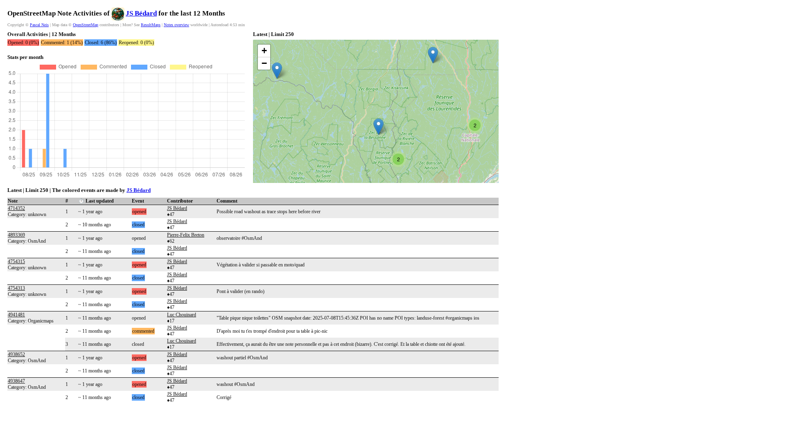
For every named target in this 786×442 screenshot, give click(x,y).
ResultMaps (150, 25)
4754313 (16, 288)
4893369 (16, 235)
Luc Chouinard (181, 315)
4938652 (16, 354)
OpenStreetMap (85, 25)
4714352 (16, 208)
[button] (277, 70)
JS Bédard (141, 13)
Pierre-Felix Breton (185, 235)
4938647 (16, 381)
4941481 (16, 315)
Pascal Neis (39, 25)
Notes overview (176, 25)
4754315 (16, 261)
